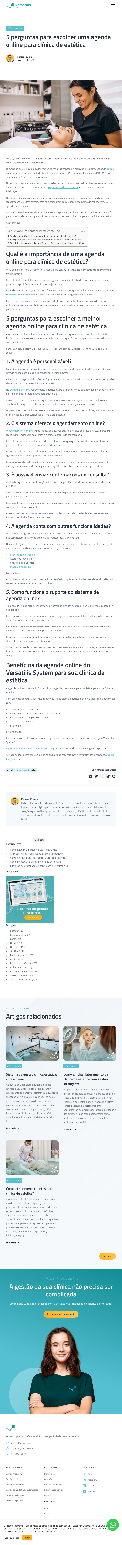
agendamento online (21, 430)
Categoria (15, 930)
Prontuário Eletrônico (15, 1495)
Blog (46, 1508)
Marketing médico (19, 955)
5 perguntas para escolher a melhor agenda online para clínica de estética (46, 239)
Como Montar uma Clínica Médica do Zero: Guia (35, 861)
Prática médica (18, 967)
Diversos (14, 946)
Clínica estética (18, 934)
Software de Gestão (20, 979)
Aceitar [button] (27, 1537)
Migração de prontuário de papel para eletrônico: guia (39, 865)
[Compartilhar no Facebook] (102, 776)
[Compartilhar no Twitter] (96, 776)
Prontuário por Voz (14, 1500)
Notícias (14, 959)
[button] (112, 6)
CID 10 (47, 1513)
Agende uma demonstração (61, 1314)
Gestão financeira (14, 1473)
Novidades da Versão (21, 963)
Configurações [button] (12, 1537)
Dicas (13, 943)
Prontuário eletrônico (22, 554)
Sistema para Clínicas (53, 1489)
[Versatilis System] (18, 5)
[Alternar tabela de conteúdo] (81, 231)
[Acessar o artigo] (32, 1043)
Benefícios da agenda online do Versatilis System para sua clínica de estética (47, 243)
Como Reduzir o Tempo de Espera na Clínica (33, 849)
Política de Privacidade (54, 1484)
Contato (47, 1495)
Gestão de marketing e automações (22, 1489)
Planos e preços (51, 1473)
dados (110, 168)
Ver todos (107, 1256)
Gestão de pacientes (15, 1484)
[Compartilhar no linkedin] (90, 776)
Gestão (14, 951)
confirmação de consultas (20, 294)
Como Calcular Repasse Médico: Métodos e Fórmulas (38, 857)
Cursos (13, 938)
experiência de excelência (63, 187)
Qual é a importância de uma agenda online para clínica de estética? (43, 236)
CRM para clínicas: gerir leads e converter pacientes (37, 853)
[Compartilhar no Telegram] (107, 776)
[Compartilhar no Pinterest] (113, 776)
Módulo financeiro (20, 566)
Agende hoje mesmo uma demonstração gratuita (34, 748)
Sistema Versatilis (19, 975)
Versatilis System (19, 389)
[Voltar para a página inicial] (10, 1428)
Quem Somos (50, 1479)
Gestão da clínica (13, 1479)
